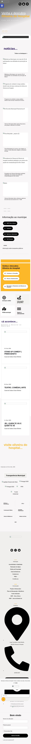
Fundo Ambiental (16, 593)
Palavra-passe (7, 725)
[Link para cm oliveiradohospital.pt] (5, 4)
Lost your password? (8, 740)
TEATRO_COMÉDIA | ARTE (15, 388)
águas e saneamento (20, 313)
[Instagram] (15, 550)
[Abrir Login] (23, 4)
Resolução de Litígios (15, 566)
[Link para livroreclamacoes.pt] (15, 686)
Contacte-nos (15, 574)
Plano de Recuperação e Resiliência (15, 591)
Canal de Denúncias (15, 571)
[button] (2, 6)
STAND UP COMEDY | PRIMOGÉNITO (13, 353)
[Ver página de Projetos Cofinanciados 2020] (9, 487)
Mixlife (16, 682)
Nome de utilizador (8, 718)
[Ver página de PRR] (21, 487)
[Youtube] (19, 550)
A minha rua (15, 579)
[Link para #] (5, 37)
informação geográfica (20, 302)
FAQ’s (15, 576)
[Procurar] (3, 699)
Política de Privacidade (15, 569)
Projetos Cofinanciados (15, 588)
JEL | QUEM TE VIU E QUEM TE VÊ (12, 424)
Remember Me (8, 731)
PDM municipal (6, 312)
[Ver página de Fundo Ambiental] (15, 493)
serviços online (6, 300)
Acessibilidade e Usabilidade (15, 564)
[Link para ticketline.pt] (15, 368)
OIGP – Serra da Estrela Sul (15, 598)
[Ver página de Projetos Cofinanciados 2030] (24, 481)
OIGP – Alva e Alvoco (16, 596)
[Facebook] (11, 550)
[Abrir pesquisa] (20, 4)
